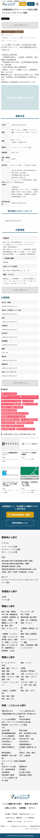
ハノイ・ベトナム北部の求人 (11, 404)
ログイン (31, 4)
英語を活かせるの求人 (9, 410)
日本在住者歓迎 (24, 719)
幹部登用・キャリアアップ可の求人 (13, 417)
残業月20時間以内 (8, 747)
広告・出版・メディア (28, 676)
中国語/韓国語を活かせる (10, 714)
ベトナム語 (5, 599)
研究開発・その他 (8, 650)
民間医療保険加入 (25, 744)
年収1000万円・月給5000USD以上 (26, 740)
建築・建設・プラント (9, 668)
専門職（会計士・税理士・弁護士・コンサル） (10, 640)
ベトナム (5, 543)
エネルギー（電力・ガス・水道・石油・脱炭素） (28, 685)
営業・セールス (26, 623)
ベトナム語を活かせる (27, 711)
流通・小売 (5, 679)
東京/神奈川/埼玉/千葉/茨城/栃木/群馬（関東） (18, 561)
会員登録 (23, 4)
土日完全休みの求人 (8, 423)
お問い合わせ (10, 818)
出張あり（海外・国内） (27, 752)
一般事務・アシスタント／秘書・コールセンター (10, 635)
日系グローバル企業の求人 (25, 429)
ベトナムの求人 (28, 401)
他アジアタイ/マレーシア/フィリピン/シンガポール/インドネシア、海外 (20, 579)
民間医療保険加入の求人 (25, 423)
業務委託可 (23, 766)
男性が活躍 (23, 730)
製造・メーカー (26, 663)
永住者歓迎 (5, 772)
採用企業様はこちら (20, 522)
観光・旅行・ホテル (28, 690)
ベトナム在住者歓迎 (9, 719)
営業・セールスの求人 (9, 394)
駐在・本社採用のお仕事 (27, 733)
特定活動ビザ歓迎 (8, 775)
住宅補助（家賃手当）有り (27, 748)
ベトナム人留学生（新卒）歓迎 (9, 779)
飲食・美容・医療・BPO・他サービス (9, 697)
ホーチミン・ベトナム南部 (11, 549)
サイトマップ (28, 821)
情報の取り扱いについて (27, 814)
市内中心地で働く (25, 722)
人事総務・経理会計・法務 (29, 629)
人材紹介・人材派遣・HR (9, 691)
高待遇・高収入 (24, 736)
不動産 (23, 668)
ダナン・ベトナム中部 (9, 552)
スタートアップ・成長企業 (10, 762)
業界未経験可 (6, 752)
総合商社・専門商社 (28, 671)
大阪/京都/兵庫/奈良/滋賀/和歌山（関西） (16, 563)
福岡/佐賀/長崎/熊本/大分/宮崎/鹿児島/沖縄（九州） (19, 569)
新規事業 (22, 761)
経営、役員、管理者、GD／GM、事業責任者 (9, 612)
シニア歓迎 (23, 725)
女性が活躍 (5, 730)
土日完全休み (6, 744)
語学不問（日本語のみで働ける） (27, 715)
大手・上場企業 (24, 755)
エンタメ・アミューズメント (10, 683)
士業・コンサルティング (29, 674)
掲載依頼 (19, 818)
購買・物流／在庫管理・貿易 (29, 635)
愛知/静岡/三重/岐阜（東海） (12, 566)
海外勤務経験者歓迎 (9, 733)
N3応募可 (22, 769)
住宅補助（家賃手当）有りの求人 (12, 426)
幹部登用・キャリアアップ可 (10, 726)
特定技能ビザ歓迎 (25, 775)
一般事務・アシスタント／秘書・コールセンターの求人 (19, 397)
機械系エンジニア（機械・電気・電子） (9, 624)
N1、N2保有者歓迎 (8, 769)
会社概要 (8, 814)
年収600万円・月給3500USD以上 (8, 740)
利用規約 (15, 814)
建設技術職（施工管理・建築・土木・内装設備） (29, 618)
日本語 (4, 597)
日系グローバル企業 (9, 766)
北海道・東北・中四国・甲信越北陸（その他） (18, 572)
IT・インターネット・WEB (9, 664)
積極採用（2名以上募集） (9, 756)
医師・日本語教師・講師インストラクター (29, 646)
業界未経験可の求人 (8, 429)
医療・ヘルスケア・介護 (10, 676)
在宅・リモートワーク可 (10, 722)
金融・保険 (5, 671)
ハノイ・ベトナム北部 (9, 546)
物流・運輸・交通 (8, 674)
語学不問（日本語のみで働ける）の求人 (15, 413)
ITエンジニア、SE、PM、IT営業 (28, 612)
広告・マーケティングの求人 (11, 401)
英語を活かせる (7, 711)
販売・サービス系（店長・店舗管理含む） (9, 646)
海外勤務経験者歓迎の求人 (10, 420)
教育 (22, 679)
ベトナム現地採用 (8, 736)
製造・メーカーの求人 (30, 404)
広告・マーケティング (9, 628)
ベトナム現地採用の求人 (29, 420)
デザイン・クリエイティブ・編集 (29, 640)
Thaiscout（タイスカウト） (20, 826)
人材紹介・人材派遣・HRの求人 (12, 407)
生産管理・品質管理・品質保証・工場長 (10, 618)
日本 (3, 557)
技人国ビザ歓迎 (24, 772)
